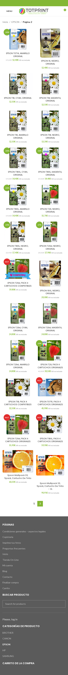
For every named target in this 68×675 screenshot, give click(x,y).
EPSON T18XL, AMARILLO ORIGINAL (18, 210)
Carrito (6, 588)
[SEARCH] (62, 604)
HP (4, 650)
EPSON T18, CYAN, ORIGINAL (18, 98)
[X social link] (30, 3)
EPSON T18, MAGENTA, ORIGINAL (50, 99)
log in (14, 619)
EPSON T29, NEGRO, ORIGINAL (50, 210)
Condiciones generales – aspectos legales (24, 531)
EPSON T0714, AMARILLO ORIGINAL (18, 55)
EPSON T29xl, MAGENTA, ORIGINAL (50, 329)
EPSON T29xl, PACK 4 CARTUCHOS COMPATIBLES (18, 284)
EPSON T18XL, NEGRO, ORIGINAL (18, 247)
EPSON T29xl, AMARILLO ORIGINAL (18, 366)
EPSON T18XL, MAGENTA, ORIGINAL (50, 173)
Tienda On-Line (10, 559)
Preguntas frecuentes (13, 548)
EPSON (15, 22)
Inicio (5, 22)
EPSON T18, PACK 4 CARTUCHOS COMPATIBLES (18, 403)
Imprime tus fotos (11, 542)
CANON (6, 638)
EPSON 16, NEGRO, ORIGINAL (50, 62)
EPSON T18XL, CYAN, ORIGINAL (18, 173)
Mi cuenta (7, 565)
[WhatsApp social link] (42, 3)
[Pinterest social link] (34, 3)
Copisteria (7, 537)
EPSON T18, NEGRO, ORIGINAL (50, 136)
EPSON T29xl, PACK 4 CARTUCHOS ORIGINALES (18, 440)
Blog (4, 571)
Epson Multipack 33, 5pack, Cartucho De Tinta (17, 477)
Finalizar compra (10, 582)
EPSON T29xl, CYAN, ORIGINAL (18, 329)
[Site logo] (34, 11)
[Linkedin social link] (38, 3)
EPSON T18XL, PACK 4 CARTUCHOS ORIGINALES (50, 440)
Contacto (7, 576)
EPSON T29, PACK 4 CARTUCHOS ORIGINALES (50, 366)
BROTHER (7, 632)
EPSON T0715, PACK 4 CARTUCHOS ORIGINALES (50, 403)
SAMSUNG (8, 656)
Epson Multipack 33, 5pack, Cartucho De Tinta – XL (50, 486)
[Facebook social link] (26, 3)
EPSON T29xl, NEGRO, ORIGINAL (50, 247)
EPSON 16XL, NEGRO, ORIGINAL (50, 292)
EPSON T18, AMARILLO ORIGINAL (17, 136)
